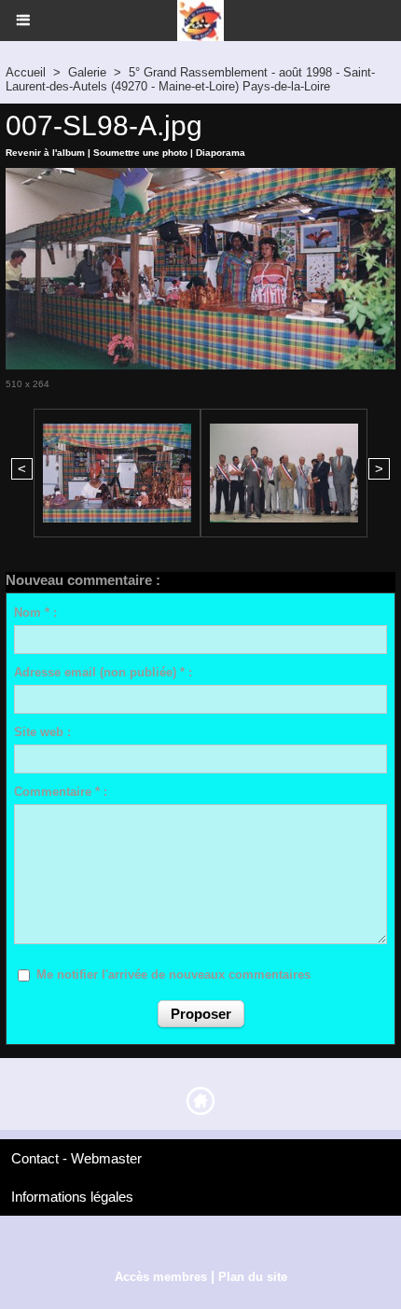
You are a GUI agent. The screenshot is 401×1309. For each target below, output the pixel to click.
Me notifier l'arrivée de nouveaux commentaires (173, 975)
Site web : (42, 732)
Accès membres (161, 1277)
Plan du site (252, 1277)
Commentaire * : (60, 792)
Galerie (87, 72)
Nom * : (35, 613)
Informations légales (72, 1197)
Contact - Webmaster (76, 1158)
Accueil (26, 72)
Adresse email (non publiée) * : (103, 672)
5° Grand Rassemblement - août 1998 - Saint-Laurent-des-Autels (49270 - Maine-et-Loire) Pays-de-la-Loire (190, 79)
